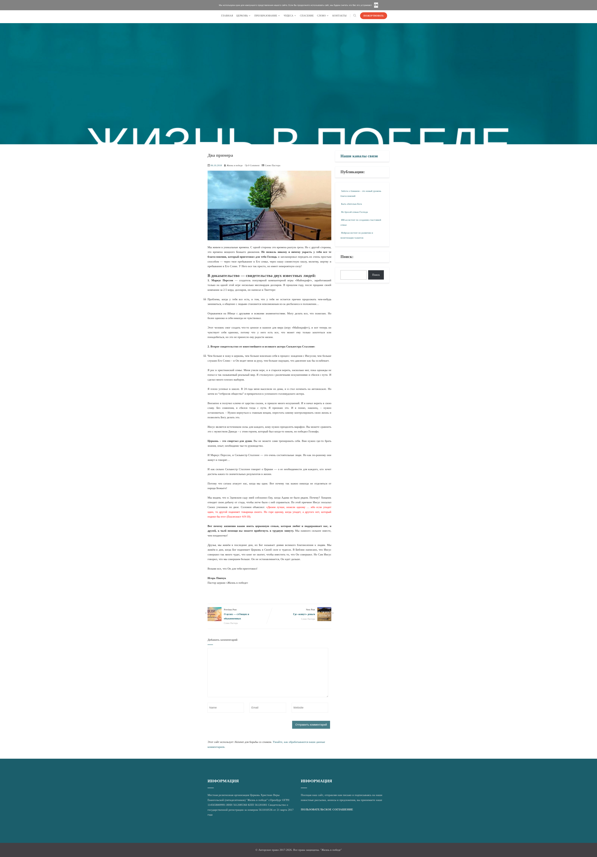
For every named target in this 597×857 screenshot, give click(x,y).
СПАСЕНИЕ (307, 15)
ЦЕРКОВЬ (242, 15)
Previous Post (236, 614)
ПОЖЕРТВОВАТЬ (373, 15)
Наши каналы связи (359, 156)
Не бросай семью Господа (354, 212)
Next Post (304, 611)
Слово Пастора (272, 165)
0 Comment (253, 165)
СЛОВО (321, 15)
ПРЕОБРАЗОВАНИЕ (265, 15)
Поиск (376, 274)
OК (376, 5)
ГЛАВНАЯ (227, 15)
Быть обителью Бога (351, 204)
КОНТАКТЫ (339, 15)
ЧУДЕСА (288, 15)
